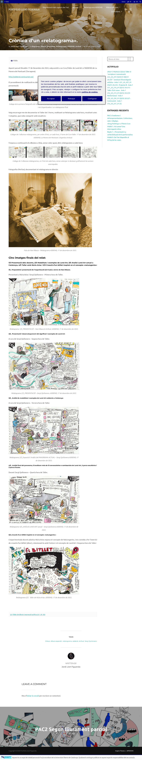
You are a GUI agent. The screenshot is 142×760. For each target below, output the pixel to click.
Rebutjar (71, 99)
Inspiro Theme (120, 751)
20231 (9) (122, 77)
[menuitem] (2, 1)
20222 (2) (118, 71)
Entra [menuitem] (123, 2)
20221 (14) (111, 71)
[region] (72, 90)
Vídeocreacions (112, 7)
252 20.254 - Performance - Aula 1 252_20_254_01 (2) (119, 95)
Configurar (92, 99)
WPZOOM (130, 751)
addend (75, 641)
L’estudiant (115, 11)
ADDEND (71, 46)
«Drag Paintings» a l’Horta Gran (118, 123)
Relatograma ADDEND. (93, 7)
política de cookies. (90, 92)
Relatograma (61, 46)
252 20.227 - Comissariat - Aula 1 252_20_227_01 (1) (119, 101)
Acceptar (51, 99)
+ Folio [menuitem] (6, 2)
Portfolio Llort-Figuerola (24, 9)
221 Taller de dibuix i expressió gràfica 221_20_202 (27, 614)
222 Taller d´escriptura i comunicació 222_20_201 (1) (119, 74)
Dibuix (43, 46)
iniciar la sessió (33, 696)
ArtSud (78, 46)
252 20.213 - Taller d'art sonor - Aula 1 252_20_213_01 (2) (119, 90)
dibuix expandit (56, 641)
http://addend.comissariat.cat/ (21, 77)
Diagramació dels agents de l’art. (56, 7)
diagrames (51, 46)
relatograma (67, 641)
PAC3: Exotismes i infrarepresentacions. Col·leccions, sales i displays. (119, 118)
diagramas (36, 46)
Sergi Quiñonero (91, 641)
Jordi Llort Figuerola (19, 46)
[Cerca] (130, 59)
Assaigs (76, 7)
